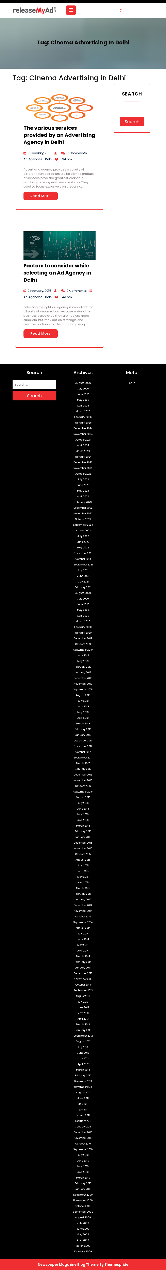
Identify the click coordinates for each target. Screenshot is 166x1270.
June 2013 (83, 1007)
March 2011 (83, 1115)
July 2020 (83, 598)
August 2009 (83, 1217)
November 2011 (83, 1087)
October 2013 (83, 984)
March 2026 (83, 411)
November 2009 (83, 1200)
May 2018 (83, 712)
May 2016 (83, 814)
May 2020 (83, 610)
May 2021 (83, 581)
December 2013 (83, 973)
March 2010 (83, 1177)
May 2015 (83, 876)
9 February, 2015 (39, 291)
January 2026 (83, 422)
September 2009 (83, 1211)
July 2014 (83, 933)
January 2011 (83, 1126)
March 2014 (83, 956)
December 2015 (83, 842)
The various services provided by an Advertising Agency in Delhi (59, 135)
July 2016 (83, 803)
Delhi (48, 159)
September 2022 (83, 525)
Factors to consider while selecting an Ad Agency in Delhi (57, 272)
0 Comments (77, 153)
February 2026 (83, 417)
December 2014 (83, 905)
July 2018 (83, 701)
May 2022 (83, 547)
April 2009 (83, 1240)
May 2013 (83, 1013)
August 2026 (83, 383)
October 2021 (83, 559)
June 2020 (83, 604)
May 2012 (83, 1058)
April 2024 (83, 445)
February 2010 (83, 1183)
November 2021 (83, 553)
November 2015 (83, 848)
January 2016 (83, 837)
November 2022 (83, 513)
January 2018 (83, 735)
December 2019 (83, 638)
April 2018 (83, 718)
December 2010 (83, 1132)
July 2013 (83, 1001)
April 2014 (83, 950)
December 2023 (83, 462)
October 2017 (83, 752)
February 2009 (83, 1251)
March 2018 (83, 723)
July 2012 (83, 1047)
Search (132, 94)
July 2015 (83, 865)
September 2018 (83, 689)
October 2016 (83, 786)
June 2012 (83, 1052)
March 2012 (83, 1070)
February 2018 (83, 729)
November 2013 (83, 979)
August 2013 (83, 996)
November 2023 (83, 468)
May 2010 (83, 1166)
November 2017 (83, 746)
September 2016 (83, 791)
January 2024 (83, 456)
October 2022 (83, 519)
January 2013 (83, 1030)
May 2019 (83, 661)
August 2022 (83, 530)
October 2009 (83, 1206)
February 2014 (83, 962)
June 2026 (83, 394)
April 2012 (83, 1064)
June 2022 (83, 542)
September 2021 (83, 564)
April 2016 (83, 820)
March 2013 (83, 1024)
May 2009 (83, 1234)
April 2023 (83, 496)
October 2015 (83, 854)
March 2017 (83, 763)
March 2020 (83, 621)
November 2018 (83, 683)
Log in (131, 383)
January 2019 (83, 672)
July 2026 (83, 388)
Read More (40, 195)
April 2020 (83, 615)
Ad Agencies (32, 159)
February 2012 (83, 1075)
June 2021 (83, 576)
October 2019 (83, 644)
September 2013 (83, 990)
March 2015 (83, 888)
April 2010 (83, 1172)
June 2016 (83, 808)
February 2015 (83, 894)
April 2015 (83, 882)
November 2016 (83, 780)
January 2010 (83, 1189)
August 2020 (83, 593)
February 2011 (83, 1121)
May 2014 (83, 945)
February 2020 (83, 627)
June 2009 (83, 1228)
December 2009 (83, 1194)
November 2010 (83, 1138)
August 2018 (83, 695)
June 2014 (83, 939)
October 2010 (83, 1143)
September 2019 (83, 649)
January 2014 (83, 967)
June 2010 (83, 1160)
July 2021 (83, 570)
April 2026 (83, 405)
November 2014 (83, 911)
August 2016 (83, 797)
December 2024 (83, 428)
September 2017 (83, 757)
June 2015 (83, 871)
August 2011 (83, 1092)
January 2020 (83, 632)
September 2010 (83, 1149)
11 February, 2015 (39, 153)
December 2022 (83, 508)
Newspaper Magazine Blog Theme (68, 1264)
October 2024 (83, 439)
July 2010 (83, 1155)
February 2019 (83, 666)
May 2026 (83, 400)
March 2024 (83, 451)
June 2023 (83, 485)
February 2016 (83, 831)
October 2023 (83, 473)
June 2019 (83, 655)
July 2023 (83, 479)
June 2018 (83, 706)
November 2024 (83, 434)
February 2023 (83, 502)
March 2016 (83, 825)
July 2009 (83, 1223)
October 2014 (83, 916)
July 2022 (83, 536)
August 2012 (83, 1041)
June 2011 (83, 1098)
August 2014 (83, 928)
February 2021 (83, 587)
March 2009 (83, 1245)
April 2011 (83, 1109)
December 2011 (83, 1081)
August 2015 (83, 859)
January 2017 (83, 769)
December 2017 (83, 740)
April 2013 (83, 1018)
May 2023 (83, 490)
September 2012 (83, 1035)
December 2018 (83, 678)
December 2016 (83, 774)
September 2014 (83, 922)
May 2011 (83, 1104)
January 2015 (83, 899)
